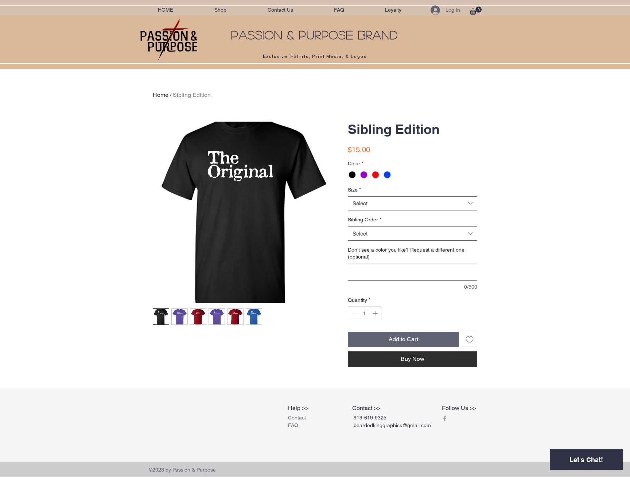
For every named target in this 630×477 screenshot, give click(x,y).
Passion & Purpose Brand (314, 34)
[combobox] (412, 203)
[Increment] (375, 313)
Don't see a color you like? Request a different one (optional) (406, 253)
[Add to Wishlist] (469, 339)
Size (354, 190)
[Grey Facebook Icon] (444, 418)
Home (160, 94)
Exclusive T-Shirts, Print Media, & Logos (315, 56)
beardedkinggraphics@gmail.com (392, 425)
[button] (476, 11)
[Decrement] (353, 313)
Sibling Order (364, 219)
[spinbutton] (364, 313)
